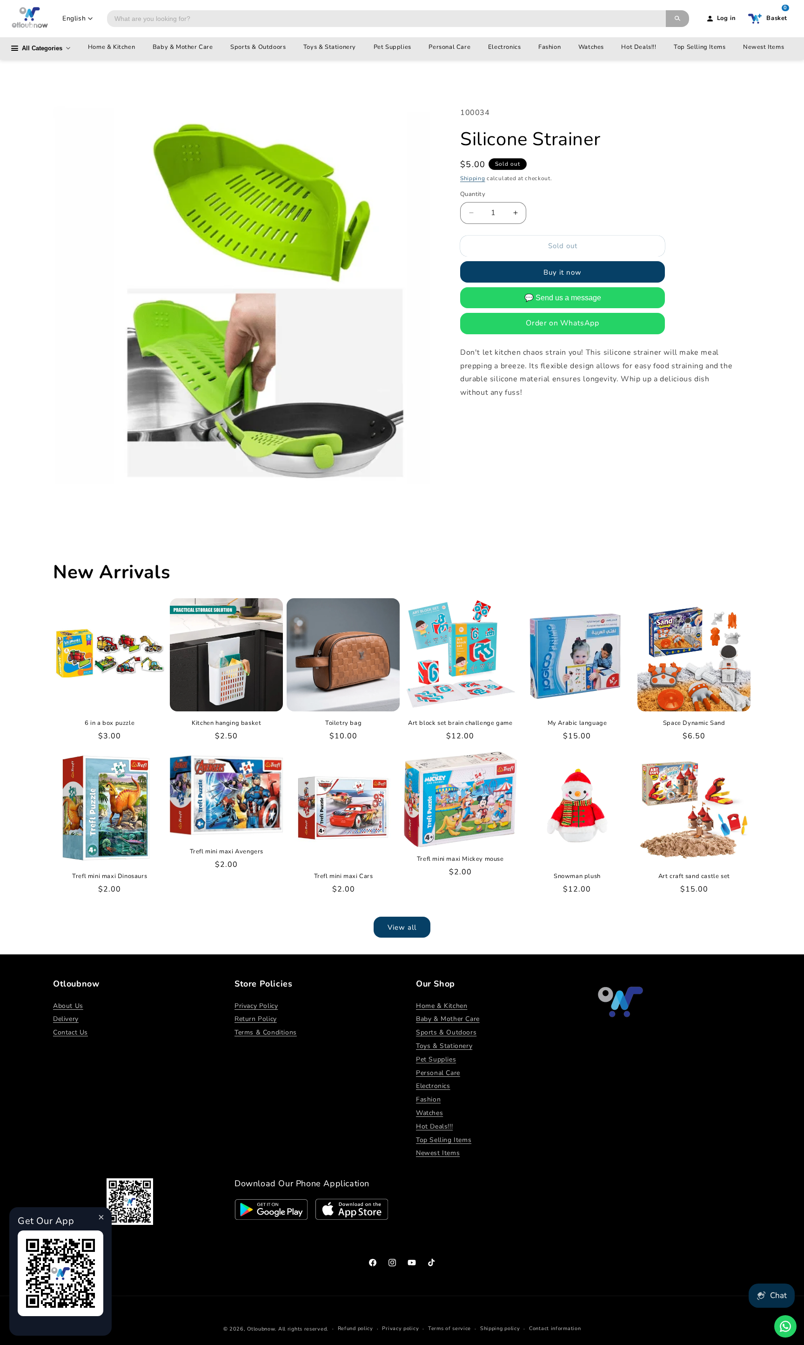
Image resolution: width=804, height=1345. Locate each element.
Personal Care (449, 47)
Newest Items (763, 47)
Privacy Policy (256, 1005)
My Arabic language (577, 723)
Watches (591, 47)
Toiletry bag (343, 723)
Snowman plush (577, 876)
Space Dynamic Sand (694, 723)
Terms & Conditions (265, 1032)
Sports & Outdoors (258, 47)
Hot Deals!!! (638, 47)
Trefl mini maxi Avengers (226, 852)
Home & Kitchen (111, 47)
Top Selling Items (699, 47)
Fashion (549, 47)
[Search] (677, 18)
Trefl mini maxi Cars (343, 876)
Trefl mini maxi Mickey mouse (460, 859)
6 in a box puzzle (109, 723)
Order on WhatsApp (562, 323)
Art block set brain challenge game (460, 723)
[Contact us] (785, 1326)
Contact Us (70, 1032)
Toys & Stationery (329, 47)
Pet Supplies (392, 47)
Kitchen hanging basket (226, 723)
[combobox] (386, 18)
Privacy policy (400, 1328)
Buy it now (562, 272)
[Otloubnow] (29, 18)
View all (402, 927)
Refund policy (355, 1328)
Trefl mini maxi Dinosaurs (109, 876)
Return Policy (255, 1018)
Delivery (66, 1018)
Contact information (555, 1328)
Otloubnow (261, 1328)
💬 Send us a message (562, 298)
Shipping (472, 178)
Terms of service (449, 1328)
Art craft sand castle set (694, 876)
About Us (68, 1005)
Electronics (504, 47)
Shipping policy (500, 1328)
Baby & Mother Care (183, 47)
